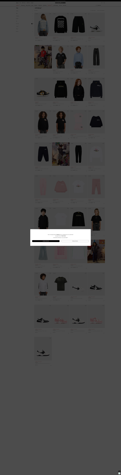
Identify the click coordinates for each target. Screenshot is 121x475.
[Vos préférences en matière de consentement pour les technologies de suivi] (119, 473)
